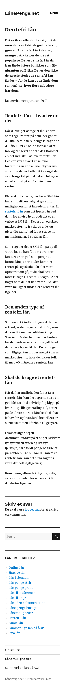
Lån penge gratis (21, 587)
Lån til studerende (22, 592)
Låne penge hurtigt (22, 608)
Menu (54, 13)
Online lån (16, 567)
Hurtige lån (17, 572)
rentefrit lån (14, 211)
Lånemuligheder (21, 613)
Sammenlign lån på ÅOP (26, 628)
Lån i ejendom (19, 577)
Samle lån (16, 623)
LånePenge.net (22, 13)
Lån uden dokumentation (27, 603)
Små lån (14, 633)
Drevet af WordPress (39, 679)
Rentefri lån (17, 618)
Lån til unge (17, 598)
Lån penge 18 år (20, 582)
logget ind (32, 509)
